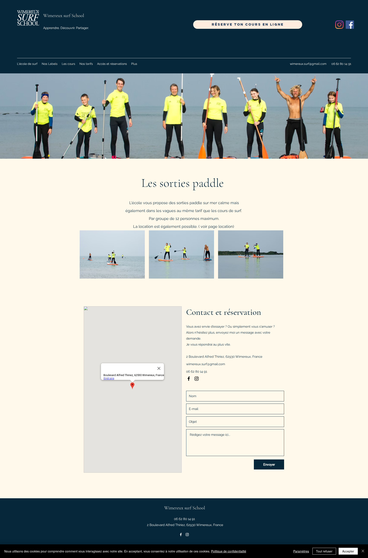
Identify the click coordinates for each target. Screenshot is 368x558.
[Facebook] (188, 378)
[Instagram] (339, 24)
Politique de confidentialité (228, 551)
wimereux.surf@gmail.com (308, 63)
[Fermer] (362, 551)
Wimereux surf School (63, 15)
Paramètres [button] (301, 551)
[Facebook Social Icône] (350, 24)
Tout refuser (324, 551)
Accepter (348, 551)
